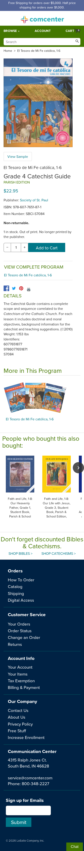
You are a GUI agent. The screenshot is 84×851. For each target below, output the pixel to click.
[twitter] (14, 288)
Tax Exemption (21, 681)
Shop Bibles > (20, 553)
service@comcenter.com (30, 778)
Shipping (16, 593)
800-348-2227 (35, 783)
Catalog (15, 586)
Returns (15, 644)
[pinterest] (21, 288)
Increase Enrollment (26, 737)
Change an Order (24, 637)
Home (8, 50)
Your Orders (19, 624)
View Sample (17, 156)
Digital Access (21, 600)
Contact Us (18, 710)
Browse (10, 31)
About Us (16, 717)
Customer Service (27, 614)
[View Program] (42, 397)
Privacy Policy (20, 724)
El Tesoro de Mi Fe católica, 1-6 (38, 50)
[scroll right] (78, 467)
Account (43, 31)
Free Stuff (17, 731)
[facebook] (6, 288)
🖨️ (28, 289)
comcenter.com (42, 18)
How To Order (21, 580)
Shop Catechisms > (58, 553)
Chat (74, 847)
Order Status (20, 631)
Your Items (18, 674)
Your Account (20, 667)
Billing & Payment (24, 687)
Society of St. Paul (34, 200)
